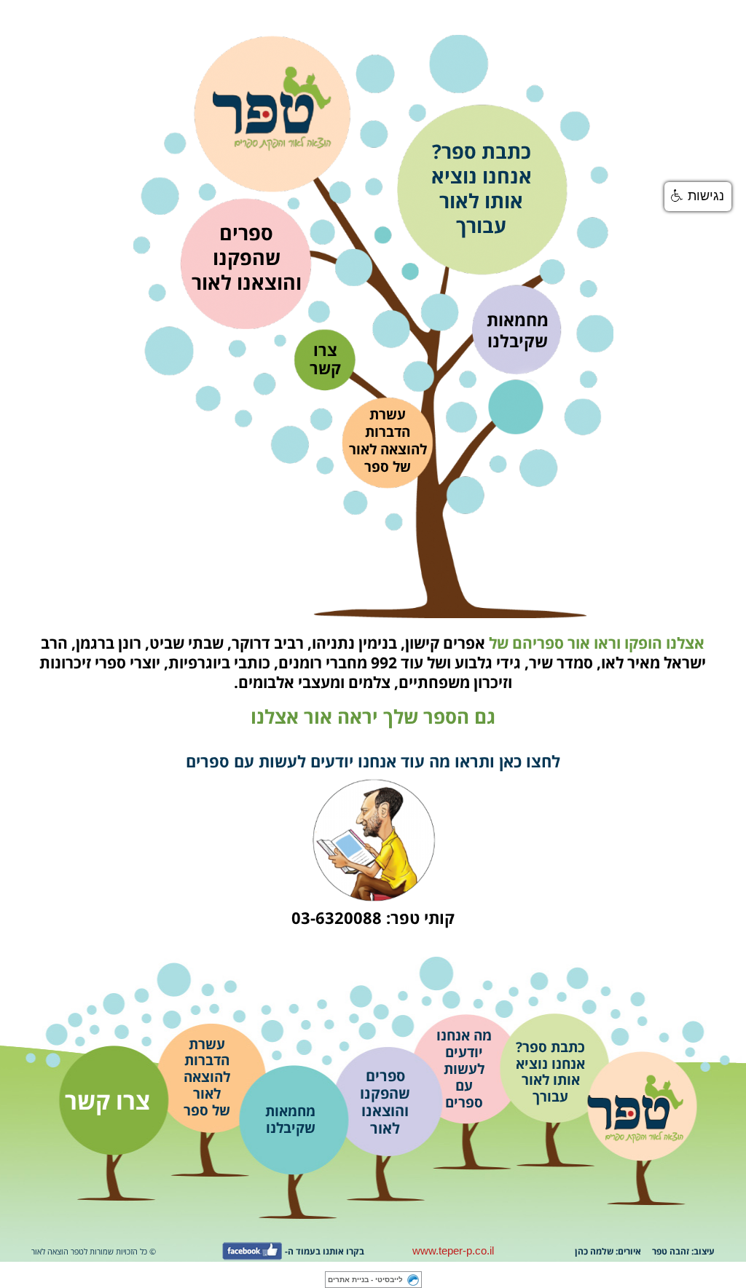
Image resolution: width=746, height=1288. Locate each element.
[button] (697, 196)
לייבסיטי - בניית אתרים (365, 1280)
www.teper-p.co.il (453, 1250)
